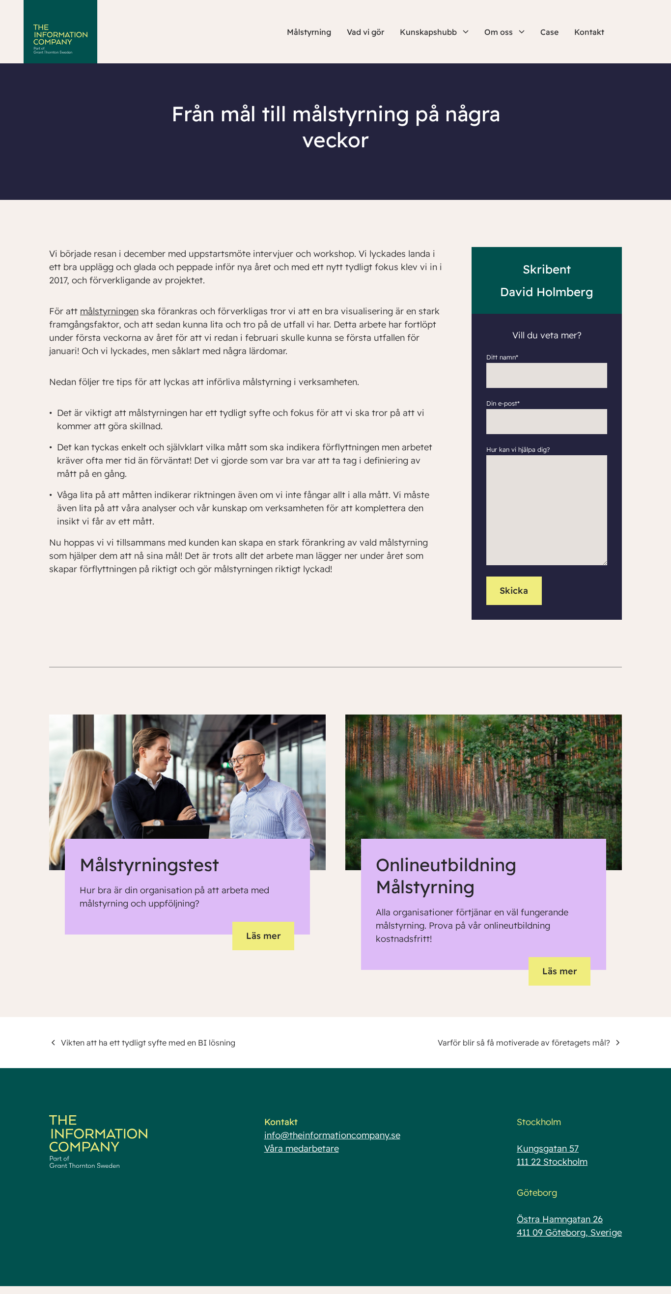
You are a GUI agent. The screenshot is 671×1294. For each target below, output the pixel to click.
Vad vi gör (365, 32)
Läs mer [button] (263, 935)
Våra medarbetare (301, 1148)
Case (549, 32)
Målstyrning (309, 32)
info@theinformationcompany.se (332, 1135)
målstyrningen (109, 311)
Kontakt (589, 32)
